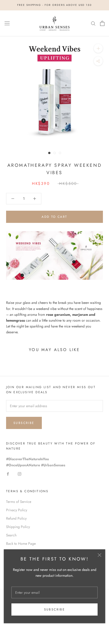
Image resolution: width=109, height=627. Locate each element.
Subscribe (54, 609)
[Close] (99, 555)
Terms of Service (18, 501)
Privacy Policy (16, 510)
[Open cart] (102, 23)
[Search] (93, 23)
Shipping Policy (18, 526)
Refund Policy (16, 518)
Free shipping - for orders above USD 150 (54, 5)
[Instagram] (19, 474)
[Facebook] (8, 474)
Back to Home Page (21, 543)
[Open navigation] (7, 23)
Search (11, 535)
